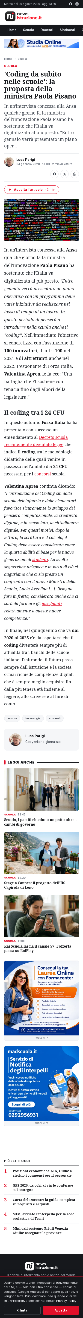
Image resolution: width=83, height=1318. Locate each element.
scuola (12, 718)
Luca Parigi (25, 160)
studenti (40, 559)
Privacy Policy (66, 1300)
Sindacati (67, 30)
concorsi (42, 474)
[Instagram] (77, 4)
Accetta (61, 1310)
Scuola (28, 30)
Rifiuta (22, 1310)
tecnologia (33, 718)
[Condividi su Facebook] (54, 174)
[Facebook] (70, 4)
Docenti (47, 30)
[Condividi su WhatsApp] (75, 174)
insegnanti (52, 603)
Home (12, 30)
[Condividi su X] (64, 174)
